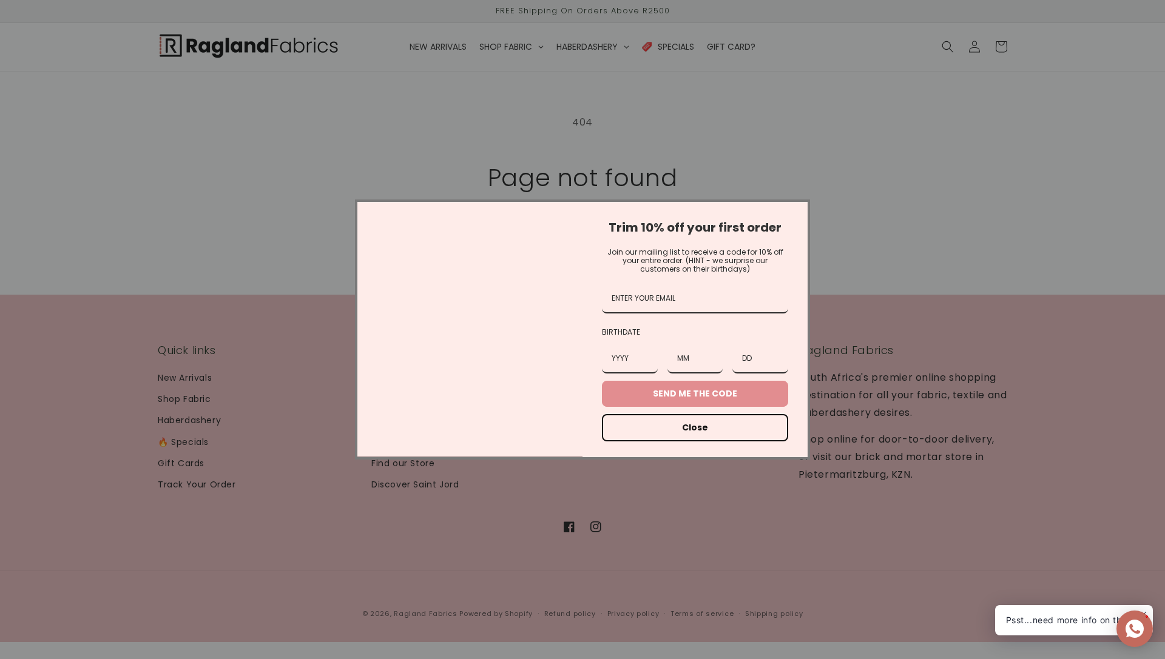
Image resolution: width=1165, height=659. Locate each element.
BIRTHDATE (621, 332)
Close (695, 427)
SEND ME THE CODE (695, 393)
